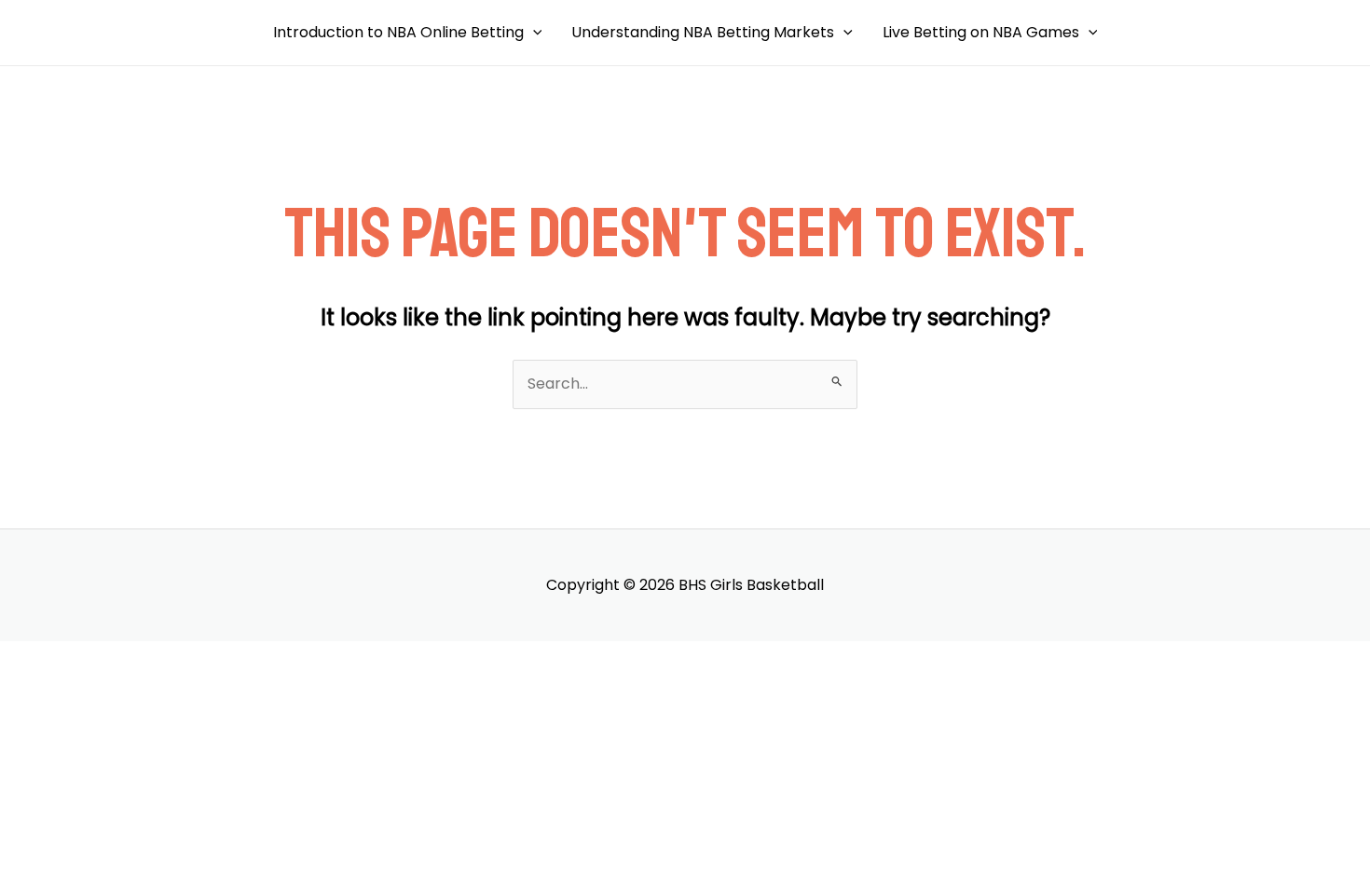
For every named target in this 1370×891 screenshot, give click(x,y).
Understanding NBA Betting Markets (702, 32)
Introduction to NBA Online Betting (398, 32)
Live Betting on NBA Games (981, 32)
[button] (533, 32)
